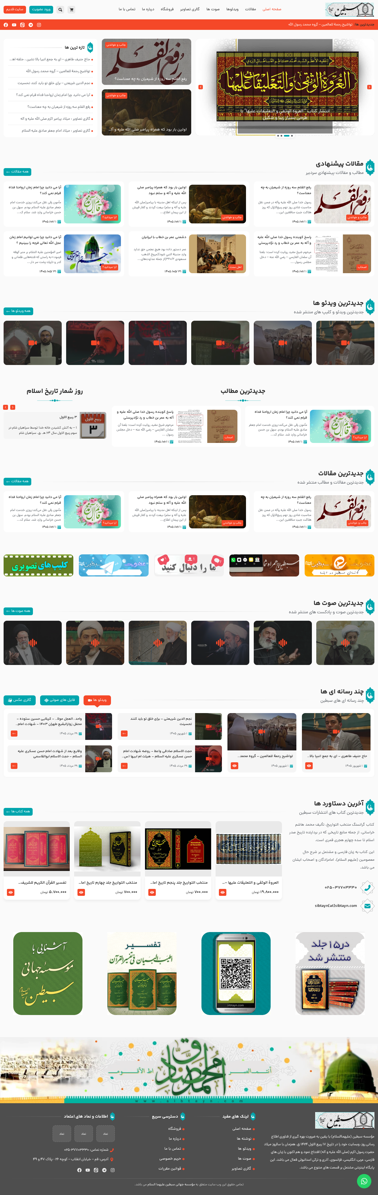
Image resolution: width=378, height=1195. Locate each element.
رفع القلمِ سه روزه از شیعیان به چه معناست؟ (151, 79)
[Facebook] (6, 25)
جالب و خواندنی (116, 45)
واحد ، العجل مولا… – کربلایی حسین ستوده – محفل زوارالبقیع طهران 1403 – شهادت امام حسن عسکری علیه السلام (49, 721)
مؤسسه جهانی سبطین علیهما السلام (171, 1184)
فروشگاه (167, 9)
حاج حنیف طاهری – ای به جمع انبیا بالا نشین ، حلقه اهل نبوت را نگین (338, 756)
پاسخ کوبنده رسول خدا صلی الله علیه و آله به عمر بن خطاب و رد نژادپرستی (284, 240)
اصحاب (362, 267)
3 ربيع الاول (68, 417)
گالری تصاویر (190, 9)
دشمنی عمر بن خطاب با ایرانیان (164, 237)
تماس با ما (127, 9)
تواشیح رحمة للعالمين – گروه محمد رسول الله (266, 756)
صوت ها (213, 9)
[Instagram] (39, 25)
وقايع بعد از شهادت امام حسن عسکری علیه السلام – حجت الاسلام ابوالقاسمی (50, 754)
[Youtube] (14, 25)
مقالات (250, 9)
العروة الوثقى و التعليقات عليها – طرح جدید (251, 883)
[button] (369, 87)
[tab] (97, 700)
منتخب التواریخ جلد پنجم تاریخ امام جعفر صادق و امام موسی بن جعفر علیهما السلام (179, 883)
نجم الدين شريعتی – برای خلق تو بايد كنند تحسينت (161, 721)
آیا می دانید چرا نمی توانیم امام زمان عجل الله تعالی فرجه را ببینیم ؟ (35, 240)
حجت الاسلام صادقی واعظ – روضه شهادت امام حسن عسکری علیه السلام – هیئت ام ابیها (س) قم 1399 (157, 754)
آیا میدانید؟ (109, 217)
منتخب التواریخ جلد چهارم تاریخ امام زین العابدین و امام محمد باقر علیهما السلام (107, 883)
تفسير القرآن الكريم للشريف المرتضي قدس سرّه (43, 883)
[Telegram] (31, 25)
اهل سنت (236, 267)
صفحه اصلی (272, 9)
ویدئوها (232, 9)
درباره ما (148, 9)
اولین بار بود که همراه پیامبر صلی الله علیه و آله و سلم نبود (148, 130)
